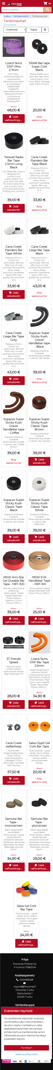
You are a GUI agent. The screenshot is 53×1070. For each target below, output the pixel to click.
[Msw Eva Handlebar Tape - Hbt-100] (39, 561)
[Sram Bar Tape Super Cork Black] (39, 47)
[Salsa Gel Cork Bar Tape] (26, 889)
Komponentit (21, 16)
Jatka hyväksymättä (26, 1054)
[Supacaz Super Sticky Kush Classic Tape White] (39, 483)
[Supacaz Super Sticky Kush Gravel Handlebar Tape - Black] (39, 316)
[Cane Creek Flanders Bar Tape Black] (39, 141)
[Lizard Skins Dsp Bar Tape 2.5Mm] (39, 642)
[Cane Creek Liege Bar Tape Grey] (14, 316)
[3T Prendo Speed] (14, 642)
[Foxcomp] (14, 4)
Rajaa (34, 29)
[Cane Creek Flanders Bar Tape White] (14, 230)
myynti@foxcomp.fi (25, 986)
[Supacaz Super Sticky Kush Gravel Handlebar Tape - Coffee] (14, 403)
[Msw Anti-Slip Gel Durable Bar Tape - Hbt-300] (14, 561)
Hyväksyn (26, 1047)
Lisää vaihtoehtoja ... (13, 118)
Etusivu (6, 16)
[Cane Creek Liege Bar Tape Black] (39, 230)
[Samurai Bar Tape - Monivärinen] (14, 802)
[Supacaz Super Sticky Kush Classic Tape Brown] (39, 403)
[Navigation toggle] (3, 4)
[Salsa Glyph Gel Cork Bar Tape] (39, 726)
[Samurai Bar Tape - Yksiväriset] (39, 802)
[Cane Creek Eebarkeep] (14, 726)
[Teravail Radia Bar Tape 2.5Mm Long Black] (14, 141)
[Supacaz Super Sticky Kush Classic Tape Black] (14, 483)
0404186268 (26, 979)
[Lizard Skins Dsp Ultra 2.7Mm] (14, 47)
